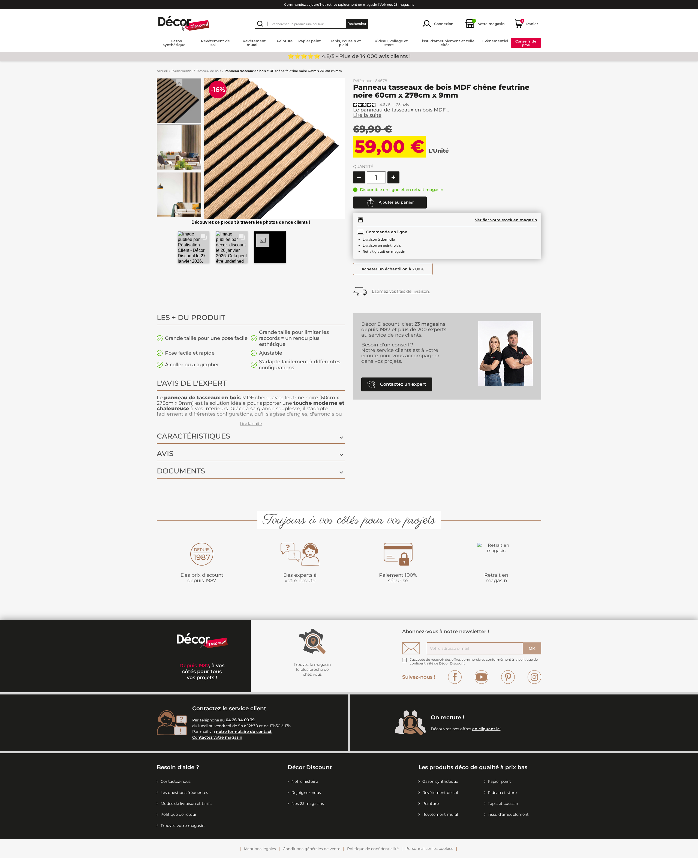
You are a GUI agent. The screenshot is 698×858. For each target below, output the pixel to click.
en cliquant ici (486, 728)
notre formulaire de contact (244, 731)
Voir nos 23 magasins (397, 4)
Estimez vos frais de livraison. (401, 291)
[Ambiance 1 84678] (179, 101)
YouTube (481, 677)
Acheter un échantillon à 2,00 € (393, 269)
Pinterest (508, 677)
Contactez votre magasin (217, 737)
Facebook (455, 677)
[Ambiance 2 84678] (179, 148)
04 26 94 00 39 (240, 720)
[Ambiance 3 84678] (179, 195)
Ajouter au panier (396, 202)
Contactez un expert (402, 384)
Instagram (534, 677)
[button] (193, 247)
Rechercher (356, 24)
